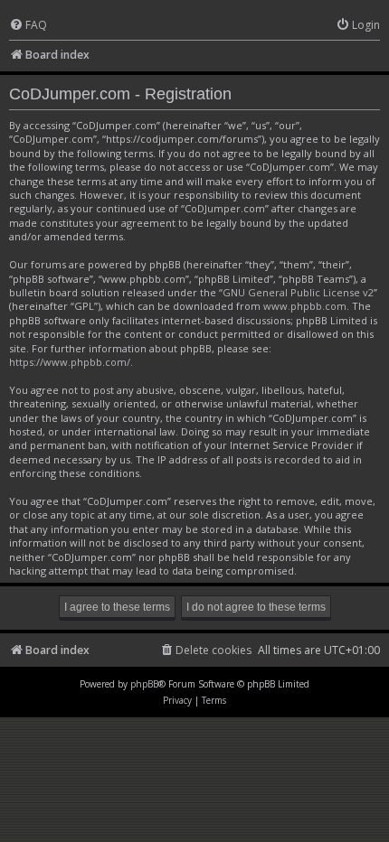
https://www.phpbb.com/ (69, 362)
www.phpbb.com (304, 306)
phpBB (144, 684)
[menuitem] (28, 26)
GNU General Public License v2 (298, 292)
